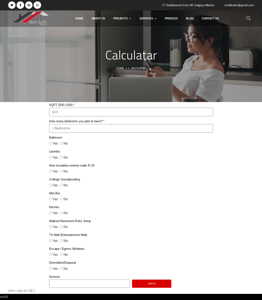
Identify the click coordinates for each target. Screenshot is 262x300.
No (65, 143)
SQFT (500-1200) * (62, 105)
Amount (54, 276)
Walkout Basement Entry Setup (70, 221)
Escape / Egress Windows (67, 248)
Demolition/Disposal (62, 262)
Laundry (54, 151)
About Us (98, 18)
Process (171, 18)
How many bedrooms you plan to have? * (76, 121)
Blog (190, 18)
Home (79, 18)
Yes (55, 143)
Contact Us (210, 18)
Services (146, 18)
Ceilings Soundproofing (64, 179)
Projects (120, 18)
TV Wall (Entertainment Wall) (68, 235)
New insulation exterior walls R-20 (71, 165)
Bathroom (55, 137)
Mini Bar (54, 193)
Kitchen (54, 207)
